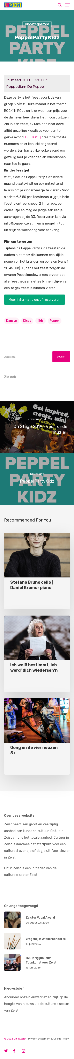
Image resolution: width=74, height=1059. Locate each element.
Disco (27, 320)
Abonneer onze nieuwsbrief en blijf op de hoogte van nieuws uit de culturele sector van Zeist (36, 1003)
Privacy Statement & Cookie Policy (48, 1038)
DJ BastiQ (33, 137)
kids (40, 320)
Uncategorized (37, 24)
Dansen (11, 320)
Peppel (54, 320)
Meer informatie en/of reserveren (34, 300)
